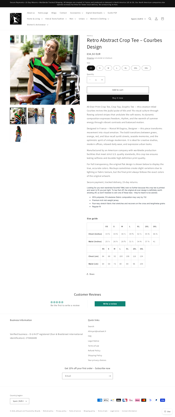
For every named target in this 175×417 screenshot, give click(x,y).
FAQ (89, 336)
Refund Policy (94, 350)
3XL (146, 68)
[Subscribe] (110, 376)
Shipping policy (89, 411)
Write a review (110, 303)
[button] (76, 13)
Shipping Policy (95, 355)
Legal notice (114, 411)
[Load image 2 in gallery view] (36, 116)
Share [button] (92, 274)
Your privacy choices (97, 360)
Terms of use (93, 345)
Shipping (90, 58)
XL (126, 68)
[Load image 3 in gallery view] (54, 116)
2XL (135, 68)
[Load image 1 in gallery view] (18, 116)
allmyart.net (20, 411)
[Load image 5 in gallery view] (18, 134)
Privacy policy (61, 411)
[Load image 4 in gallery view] (71, 116)
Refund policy (48, 411)
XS (91, 68)
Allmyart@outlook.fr (97, 331)
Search (91, 326)
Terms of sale (102, 411)
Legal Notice (93, 341)
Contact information (129, 411)
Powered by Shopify (32, 411)
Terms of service (75, 411)
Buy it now (117, 97)
